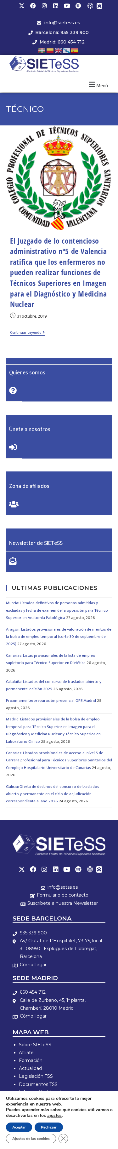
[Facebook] (33, 5)
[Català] (50, 50)
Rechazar (49, 1127)
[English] (58, 50)
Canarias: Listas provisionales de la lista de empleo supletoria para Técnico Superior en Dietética (50, 659)
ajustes (54, 1115)
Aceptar (19, 1127)
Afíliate (26, 1052)
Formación (30, 1060)
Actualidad (30, 1068)
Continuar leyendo (27, 333)
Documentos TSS (38, 1084)
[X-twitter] (21, 5)
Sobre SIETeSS (35, 1045)
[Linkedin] (55, 5)
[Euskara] (42, 50)
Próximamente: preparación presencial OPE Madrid (51, 700)
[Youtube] (67, 5)
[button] (97, 85)
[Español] (75, 50)
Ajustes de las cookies (31, 1138)
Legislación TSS (36, 1076)
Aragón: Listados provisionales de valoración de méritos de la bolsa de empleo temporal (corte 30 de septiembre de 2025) (58, 637)
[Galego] (67, 50)
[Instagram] (44, 5)
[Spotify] (78, 5)
